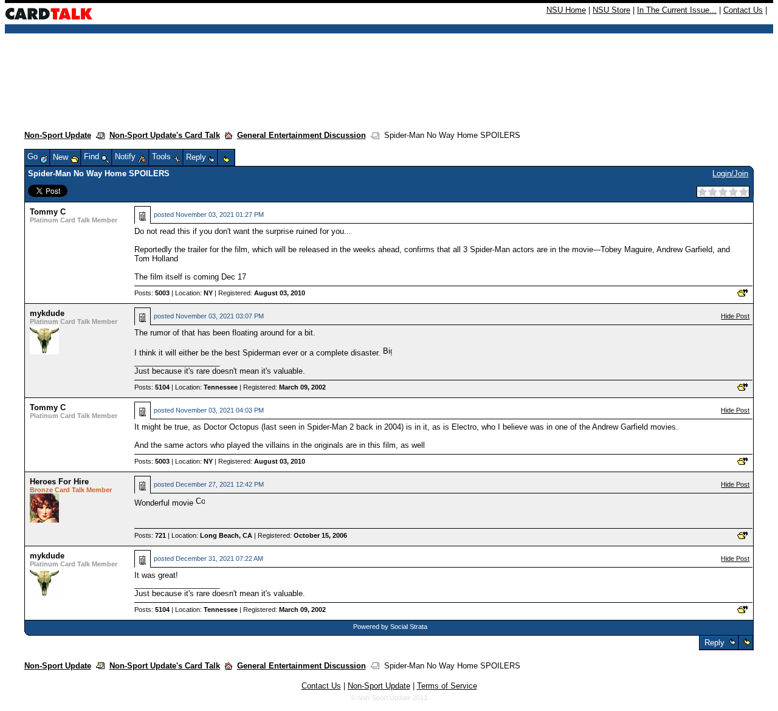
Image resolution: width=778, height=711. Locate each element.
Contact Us (743, 10)
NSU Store (611, 10)
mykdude (47, 313)
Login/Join (730, 173)
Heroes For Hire (59, 481)
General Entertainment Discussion (301, 135)
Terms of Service (447, 685)
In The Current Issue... (677, 10)
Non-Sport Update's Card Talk (164, 135)
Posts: (152, 293)
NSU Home (566, 10)
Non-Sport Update (57, 135)
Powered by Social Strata (390, 626)
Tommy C (48, 211)
